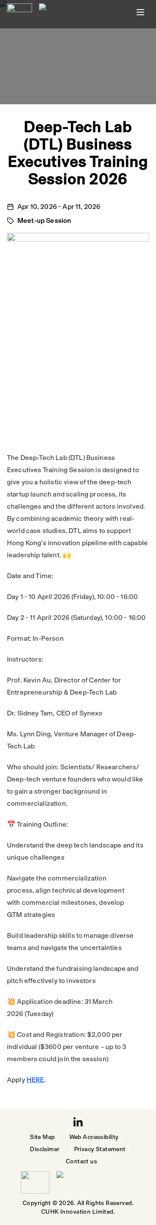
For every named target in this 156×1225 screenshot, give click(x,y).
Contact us (81, 1161)
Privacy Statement (100, 1149)
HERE (35, 1080)
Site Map (42, 1137)
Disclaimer (44, 1149)
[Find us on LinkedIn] (78, 1122)
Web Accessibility (94, 1137)
